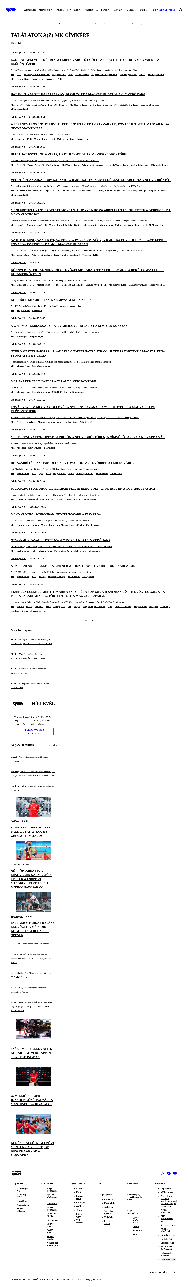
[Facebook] (169, 1173)
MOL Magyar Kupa (20, 79)
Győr (41, 473)
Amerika (89, 10)
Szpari (25, 611)
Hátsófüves (22, 1201)
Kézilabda (108, 1199)
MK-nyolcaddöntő (19, 109)
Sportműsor (87, 24)
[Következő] (99, 620)
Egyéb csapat (107, 1222)
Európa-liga (52, 1220)
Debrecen (139, 225)
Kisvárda (95, 525)
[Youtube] (175, 1173)
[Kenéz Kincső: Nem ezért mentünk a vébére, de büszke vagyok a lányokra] (33, 1133)
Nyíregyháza (30, 422)
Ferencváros (37, 79)
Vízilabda (108, 1217)
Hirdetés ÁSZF (168, 1239)
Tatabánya (165, 606)
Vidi (69, 606)
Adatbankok (30, 10)
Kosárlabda (109, 1203)
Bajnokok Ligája (51, 1214)
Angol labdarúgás (52, 1189)
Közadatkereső (168, 1235)
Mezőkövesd (94, 551)
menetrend (37, 310)
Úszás (78, 1192)
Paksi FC (52, 105)
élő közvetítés (71, 422)
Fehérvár (39, 606)
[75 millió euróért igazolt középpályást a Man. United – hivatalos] (33, 1085)
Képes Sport (100, 24)
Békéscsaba (22, 285)
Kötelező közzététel (165, 1211)
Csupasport (112, 24)
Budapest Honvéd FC (36, 225)
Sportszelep (132, 1183)
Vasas (30, 165)
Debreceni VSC (90, 225)
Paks (28, 105)
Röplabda (15, 865)
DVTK (20, 105)
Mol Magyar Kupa (128, 74)
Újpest (20, 499)
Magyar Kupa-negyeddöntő (104, 74)
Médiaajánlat (167, 1192)
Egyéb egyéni (17, 916)
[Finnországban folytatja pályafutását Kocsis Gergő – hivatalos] (33, 816)
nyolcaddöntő (23, 473)
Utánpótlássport (138, 24)
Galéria (130, 10)
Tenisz (79, 1210)
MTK (48, 606)
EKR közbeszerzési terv (167, 1218)
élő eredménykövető (39, 611)
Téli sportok (79, 1221)
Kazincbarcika (82, 74)
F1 (97, 10)
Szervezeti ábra (168, 1225)
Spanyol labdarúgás (52, 1196)
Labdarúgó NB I (18, 52)
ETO (48, 473)
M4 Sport (21, 448)
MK (12, 74)
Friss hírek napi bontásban (69, 24)
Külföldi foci (47, 1183)
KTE (95, 255)
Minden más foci (50, 1237)
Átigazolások (23, 1205)
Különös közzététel (165, 1230)
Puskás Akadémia (123, 606)
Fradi (70, 74)
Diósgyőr (63, 105)
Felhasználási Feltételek (167, 1254)
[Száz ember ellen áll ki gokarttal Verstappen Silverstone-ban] (33, 1038)
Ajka (47, 190)
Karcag (42, 576)
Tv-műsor (137, 1230)
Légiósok (15, 821)
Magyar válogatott (21, 1210)
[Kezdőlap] (11, 10)
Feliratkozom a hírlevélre (34, 732)
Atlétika (80, 1188)
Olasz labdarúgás (52, 1202)
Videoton (86, 255)
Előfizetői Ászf (167, 1243)
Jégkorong (109, 1207)
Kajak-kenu (79, 1197)
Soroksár (15, 611)
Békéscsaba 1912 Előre (72, 285)
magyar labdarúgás (150, 105)
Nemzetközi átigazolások (52, 1244)
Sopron (20, 525)
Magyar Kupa (59, 74)
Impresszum (166, 1188)
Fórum (136, 1226)
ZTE (19, 422)
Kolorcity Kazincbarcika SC (37, 74)
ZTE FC (21, 165)
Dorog (59, 499)
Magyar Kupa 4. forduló (60, 225)
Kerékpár (80, 1202)
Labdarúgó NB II (19, 507)
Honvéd (20, 225)
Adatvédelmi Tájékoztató (166, 1247)
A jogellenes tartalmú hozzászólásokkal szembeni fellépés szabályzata (169, 1201)
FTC (19, 74)
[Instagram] (162, 1173)
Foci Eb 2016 (50, 1231)
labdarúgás (22, 336)
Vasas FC (39, 165)
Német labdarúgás (52, 1208)
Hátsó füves (124, 24)
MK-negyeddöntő (156, 74)
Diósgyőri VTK (110, 105)
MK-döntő (57, 392)
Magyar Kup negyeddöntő (50, 422)
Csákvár (21, 139)
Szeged (77, 606)
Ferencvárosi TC (54, 79)
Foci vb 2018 (50, 1225)
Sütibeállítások (168, 1260)
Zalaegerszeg (88, 165)
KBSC (142, 74)
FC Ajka (56, 190)
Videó (135, 1234)
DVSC (77, 225)
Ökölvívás (80, 1206)
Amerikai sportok (108, 1212)
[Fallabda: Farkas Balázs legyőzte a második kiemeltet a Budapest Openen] (33, 911)
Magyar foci (17, 1183)
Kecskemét (75, 255)
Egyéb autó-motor (136, 1220)
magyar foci (95, 105)
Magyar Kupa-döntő (74, 392)
